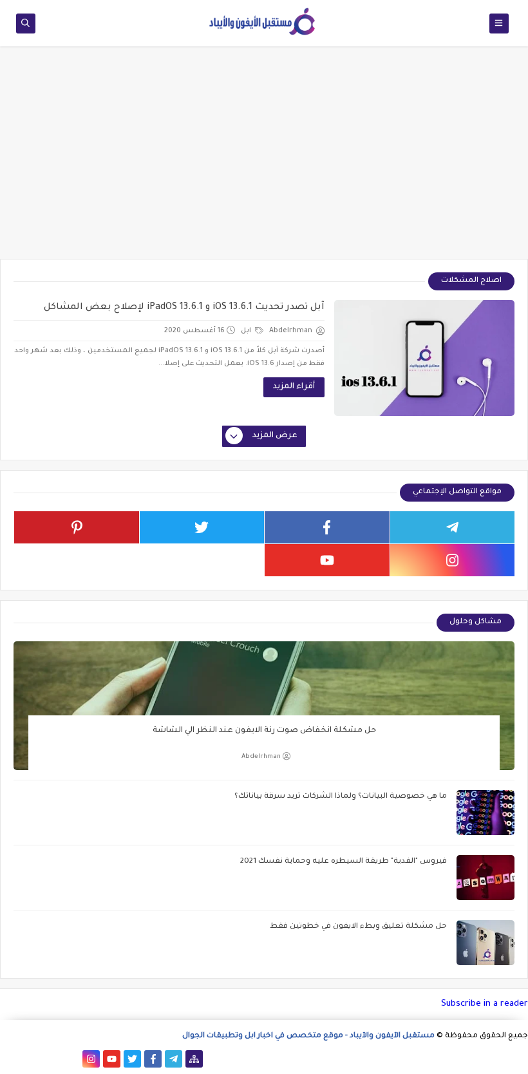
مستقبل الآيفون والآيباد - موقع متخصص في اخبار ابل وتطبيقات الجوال (308, 1036)
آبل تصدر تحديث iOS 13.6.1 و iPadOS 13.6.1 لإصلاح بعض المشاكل (184, 308)
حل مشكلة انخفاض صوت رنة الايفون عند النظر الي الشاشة (264, 730)
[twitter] (202, 527)
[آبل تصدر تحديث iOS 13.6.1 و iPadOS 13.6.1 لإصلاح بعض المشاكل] (424, 358)
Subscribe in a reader (484, 1004)
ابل (247, 331)
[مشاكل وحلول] (50, 1059)
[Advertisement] (264, 159)
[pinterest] (76, 527)
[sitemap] (194, 1059)
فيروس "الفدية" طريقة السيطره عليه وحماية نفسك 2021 (343, 862)
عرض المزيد (274, 435)
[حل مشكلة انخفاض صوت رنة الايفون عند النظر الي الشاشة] (264, 705)
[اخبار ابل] (8, 1059)
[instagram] (452, 560)
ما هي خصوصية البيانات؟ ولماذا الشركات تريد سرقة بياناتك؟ (340, 797)
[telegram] (452, 527)
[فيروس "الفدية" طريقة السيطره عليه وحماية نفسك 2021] (485, 877)
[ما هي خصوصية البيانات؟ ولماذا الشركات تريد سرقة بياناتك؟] (485, 812)
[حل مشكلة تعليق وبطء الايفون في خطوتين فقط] (485, 942)
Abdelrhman (261, 756)
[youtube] (327, 560)
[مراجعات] (29, 1059)
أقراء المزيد (294, 386)
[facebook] (327, 527)
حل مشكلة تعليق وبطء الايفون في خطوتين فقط (358, 927)
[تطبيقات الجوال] (70, 1059)
